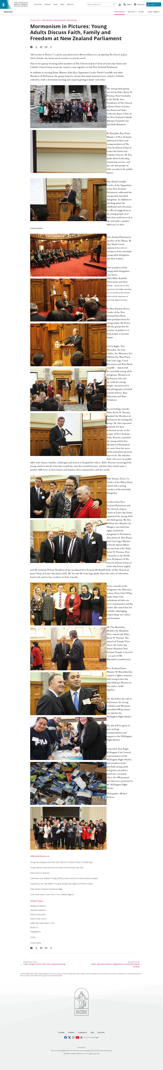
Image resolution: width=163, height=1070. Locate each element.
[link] (61, 862)
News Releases (119, 12)
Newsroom (8, 12)
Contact (141, 12)
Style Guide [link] (58, 976)
